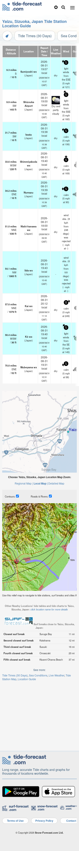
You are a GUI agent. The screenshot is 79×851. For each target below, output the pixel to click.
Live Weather (56, 675)
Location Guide (27, 679)
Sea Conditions (38, 675)
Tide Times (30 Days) (35, 35)
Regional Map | (24, 483)
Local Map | (41, 483)
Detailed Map (56, 483)
